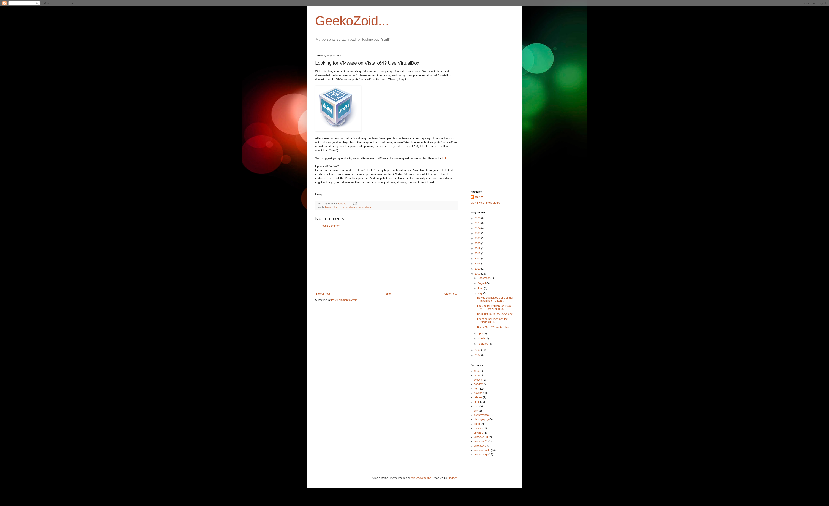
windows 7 (480, 445)
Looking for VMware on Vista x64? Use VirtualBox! (494, 307)
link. (445, 158)
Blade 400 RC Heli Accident (493, 327)
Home (387, 293)
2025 (478, 223)
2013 (478, 263)
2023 (478, 233)
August (482, 283)
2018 (478, 253)
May (480, 293)
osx (476, 410)
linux (336, 207)
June (481, 288)
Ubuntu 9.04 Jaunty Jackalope (495, 314)
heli (476, 388)
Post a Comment (330, 225)
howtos (329, 207)
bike (476, 370)
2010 (478, 268)
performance (481, 415)
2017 (478, 258)
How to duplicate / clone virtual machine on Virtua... (495, 299)
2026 (478, 218)
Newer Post (323, 293)
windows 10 (481, 437)
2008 (478, 350)
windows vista (353, 207)
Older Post (450, 293)
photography (481, 419)
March (482, 338)
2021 (478, 238)
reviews (478, 428)
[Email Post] (355, 203)
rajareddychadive (421, 478)
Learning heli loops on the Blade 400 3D (492, 321)
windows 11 (481, 441)
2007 (478, 355)
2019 (478, 248)
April (481, 333)
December (484, 278)
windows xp (368, 207)
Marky (479, 197)
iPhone (478, 397)
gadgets (478, 384)
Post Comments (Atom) (344, 300)
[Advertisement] (386, 260)
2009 (478, 273)
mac (342, 207)
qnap (477, 423)
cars (476, 375)
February (483, 343)
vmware (478, 432)
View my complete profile (485, 202)
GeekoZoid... (352, 21)
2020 (478, 243)
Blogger (452, 478)
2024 (478, 228)
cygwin (478, 379)
